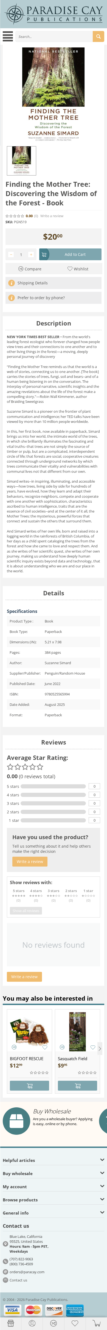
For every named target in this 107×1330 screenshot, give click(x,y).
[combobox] (59, 36)
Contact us (18, 1280)
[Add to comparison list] (14, 1047)
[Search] (98, 36)
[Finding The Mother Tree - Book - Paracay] (53, 95)
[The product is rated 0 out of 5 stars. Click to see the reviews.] (15, 216)
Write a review (51, 216)
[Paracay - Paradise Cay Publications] (53, 13)
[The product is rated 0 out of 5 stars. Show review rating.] (39, 1073)
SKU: (9, 222)
